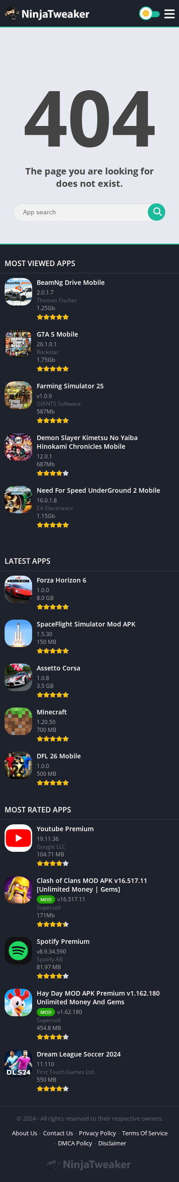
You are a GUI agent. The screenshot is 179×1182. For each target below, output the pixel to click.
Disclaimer (112, 1143)
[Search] (156, 212)
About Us (24, 1133)
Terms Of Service (145, 1133)
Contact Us (58, 1133)
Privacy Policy (97, 1133)
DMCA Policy (75, 1143)
